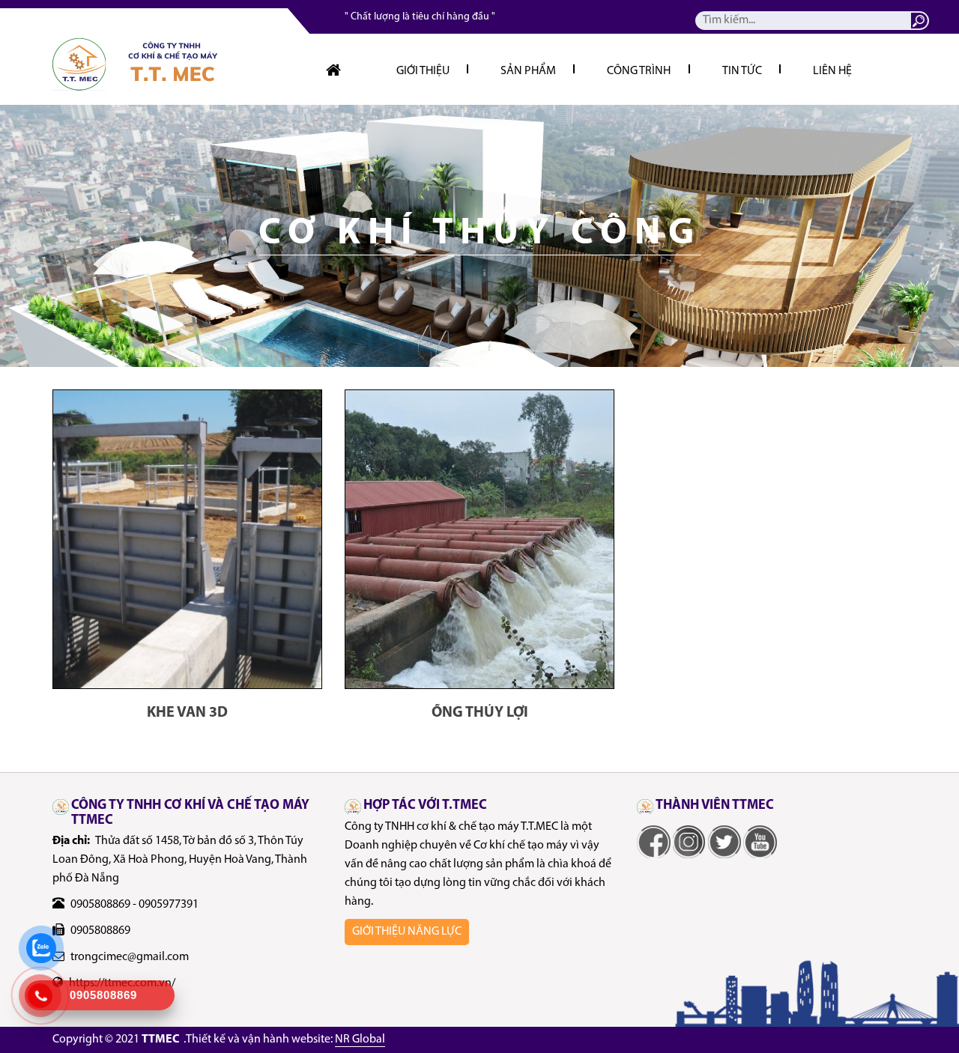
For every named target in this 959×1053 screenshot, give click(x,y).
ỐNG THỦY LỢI (480, 712)
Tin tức (742, 71)
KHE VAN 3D (187, 712)
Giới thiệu (423, 71)
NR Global (360, 1040)
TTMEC (161, 1040)
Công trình (639, 71)
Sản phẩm (528, 71)
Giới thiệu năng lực (407, 932)
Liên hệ (832, 71)
